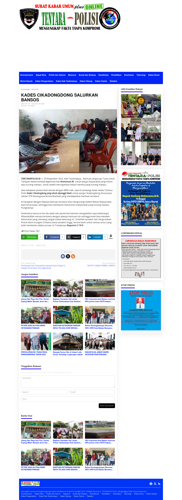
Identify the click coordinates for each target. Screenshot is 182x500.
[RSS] (73, 256)
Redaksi (90, 496)
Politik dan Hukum (53, 493)
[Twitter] (68, 256)
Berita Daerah (151, 493)
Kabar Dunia (139, 493)
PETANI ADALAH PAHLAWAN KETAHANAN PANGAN (33, 326)
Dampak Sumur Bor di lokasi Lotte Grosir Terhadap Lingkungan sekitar (68, 353)
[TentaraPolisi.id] (69, 16)
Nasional (66, 493)
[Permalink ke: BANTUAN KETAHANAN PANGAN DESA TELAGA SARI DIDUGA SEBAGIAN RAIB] (68, 314)
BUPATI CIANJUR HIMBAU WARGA (101, 264)
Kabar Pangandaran (28, 496)
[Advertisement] (91, 51)
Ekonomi (24, 106)
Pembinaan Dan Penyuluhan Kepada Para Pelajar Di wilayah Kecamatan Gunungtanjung (43, 265)
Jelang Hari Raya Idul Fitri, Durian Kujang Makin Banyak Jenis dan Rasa (35, 300)
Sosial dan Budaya (80, 493)
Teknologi (127, 493)
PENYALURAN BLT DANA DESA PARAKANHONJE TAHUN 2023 (34, 353)
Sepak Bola (39, 493)
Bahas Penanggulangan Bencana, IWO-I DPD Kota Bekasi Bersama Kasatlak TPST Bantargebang (99, 326)
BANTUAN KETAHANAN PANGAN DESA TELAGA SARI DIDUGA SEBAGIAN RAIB (66, 326)
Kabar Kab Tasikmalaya (48, 496)
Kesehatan (117, 493)
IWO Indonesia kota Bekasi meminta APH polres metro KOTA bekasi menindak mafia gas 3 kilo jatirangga (100, 300)
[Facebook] (63, 256)
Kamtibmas (94, 493)
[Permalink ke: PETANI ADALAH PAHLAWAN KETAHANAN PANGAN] (36, 314)
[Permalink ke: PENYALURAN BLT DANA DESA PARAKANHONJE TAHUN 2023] (36, 341)
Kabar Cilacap (65, 496)
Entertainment (26, 493)
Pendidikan (106, 493)
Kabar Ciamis (79, 496)
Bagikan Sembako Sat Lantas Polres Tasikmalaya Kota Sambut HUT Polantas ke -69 (66, 300)
